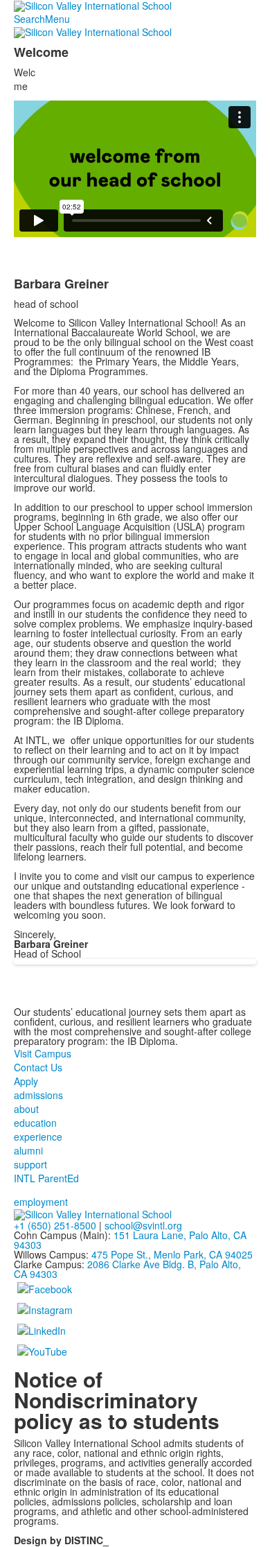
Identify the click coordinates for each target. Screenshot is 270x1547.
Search (29, 19)
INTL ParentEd (46, 1178)
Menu (57, 19)
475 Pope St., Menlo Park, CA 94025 (172, 1254)
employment (41, 1202)
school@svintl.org (143, 1225)
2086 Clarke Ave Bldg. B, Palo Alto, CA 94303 (127, 1269)
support (30, 1164)
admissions (38, 1095)
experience (38, 1136)
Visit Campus (42, 1053)
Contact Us (38, 1067)
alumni (28, 1150)
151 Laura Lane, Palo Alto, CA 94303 (130, 1240)
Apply (26, 1081)
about (26, 1109)
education (35, 1123)
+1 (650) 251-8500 (55, 1225)
